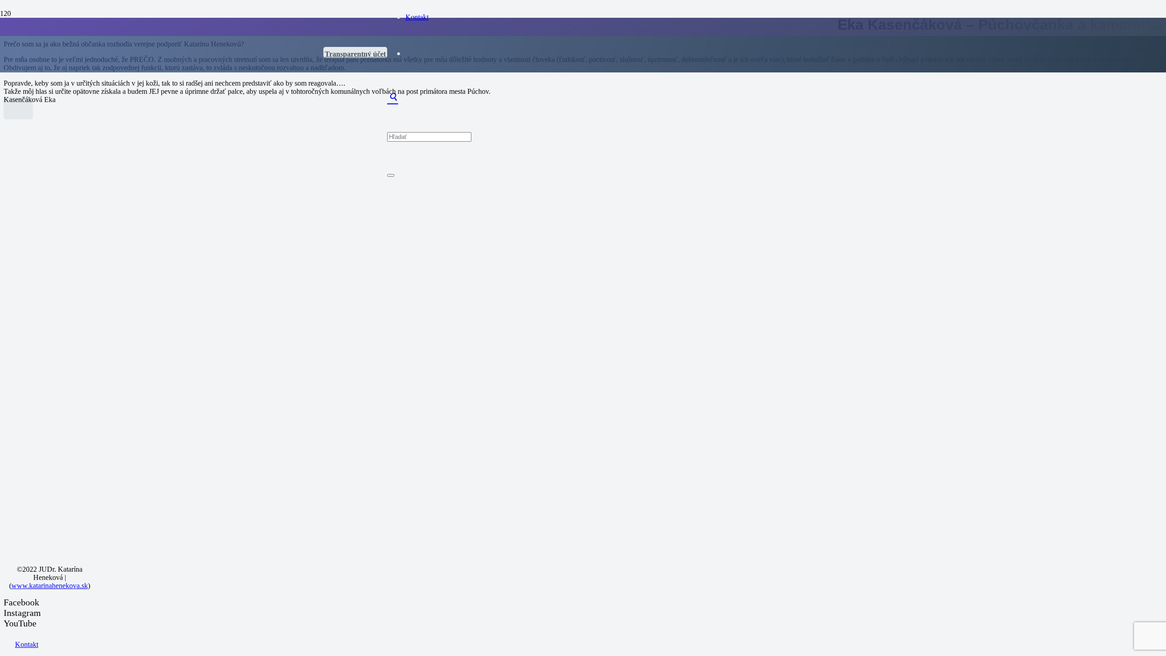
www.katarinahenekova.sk (49, 585)
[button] (392, 99)
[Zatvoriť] (390, 175)
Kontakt (26, 644)
